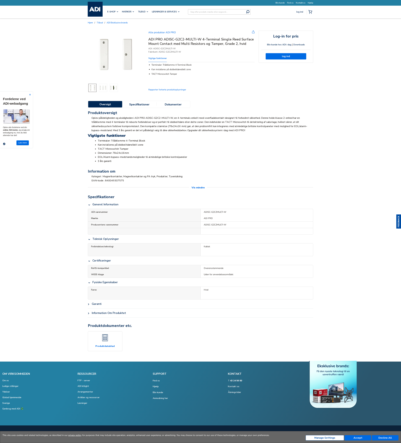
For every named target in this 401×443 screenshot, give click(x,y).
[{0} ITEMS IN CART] (310, 12)
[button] (398, 221)
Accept (358, 438)
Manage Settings (324, 438)
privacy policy (74, 435)
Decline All (385, 438)
